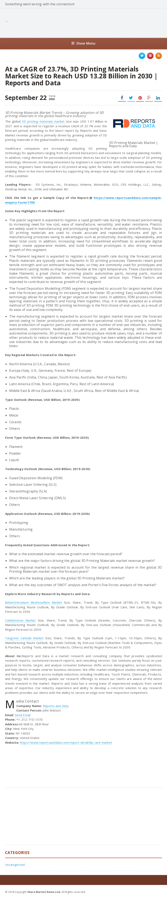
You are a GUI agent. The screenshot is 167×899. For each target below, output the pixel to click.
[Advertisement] (88, 22)
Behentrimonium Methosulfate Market (33, 602)
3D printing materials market (44, 121)
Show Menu (86, 43)
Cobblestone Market (20, 620)
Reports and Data (56, 706)
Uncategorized (15, 865)
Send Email (22, 715)
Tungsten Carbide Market (24, 638)
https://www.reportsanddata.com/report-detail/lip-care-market (66, 742)
